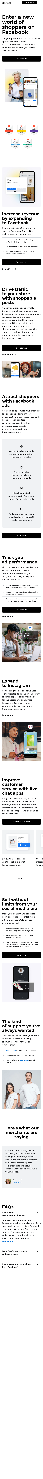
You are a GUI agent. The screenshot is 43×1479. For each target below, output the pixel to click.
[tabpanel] (17, 851)
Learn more (21, 535)
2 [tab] (21, 878)
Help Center (24, 1060)
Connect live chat (21, 822)
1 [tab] (19, 878)
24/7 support (11, 1051)
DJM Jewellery (17, 1182)
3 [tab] (24, 878)
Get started (29, 3)
